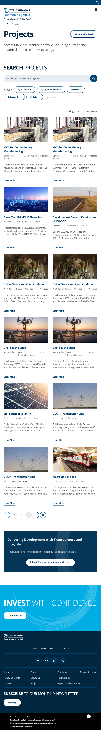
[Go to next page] (36, 515)
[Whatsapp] (54, 660)
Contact (34, 672)
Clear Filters (52, 97)
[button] (96, 9)
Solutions (35, 677)
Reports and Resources (69, 683)
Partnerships (64, 677)
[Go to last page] (43, 515)
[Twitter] (62, 660)
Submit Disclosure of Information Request (50, 562)
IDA (51, 648)
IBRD (43, 648)
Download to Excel (84, 34)
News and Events (12, 677)
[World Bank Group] (14, 637)
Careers (7, 683)
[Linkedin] (38, 660)
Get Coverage (15, 615)
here (35, 726)
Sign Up (12, 702)
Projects (35, 683)
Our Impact (63, 672)
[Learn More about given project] (26, 129)
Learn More (9, 180)
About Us (8, 672)
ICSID (66, 648)
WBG (34, 648)
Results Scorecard (88, 672)
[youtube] (46, 660)
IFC (58, 648)
